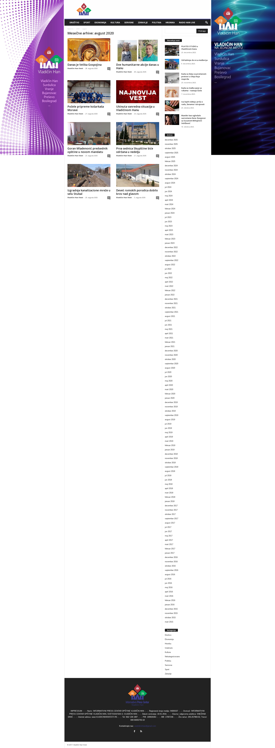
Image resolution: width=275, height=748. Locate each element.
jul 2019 (168, 424)
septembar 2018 (171, 467)
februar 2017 (170, 549)
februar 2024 (170, 209)
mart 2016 (169, 596)
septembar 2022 (171, 260)
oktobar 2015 (170, 617)
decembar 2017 (171, 506)
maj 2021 (168, 329)
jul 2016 (168, 579)
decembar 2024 (171, 166)
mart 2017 (169, 544)
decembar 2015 (171, 609)
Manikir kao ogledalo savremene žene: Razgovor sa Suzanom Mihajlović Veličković (193, 119)
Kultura (115, 22)
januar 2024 (169, 213)
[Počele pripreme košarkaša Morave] (88, 91)
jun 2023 (168, 221)
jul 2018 (168, 475)
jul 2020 (168, 372)
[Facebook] (134, 731)
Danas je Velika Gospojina (84, 65)
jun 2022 (168, 273)
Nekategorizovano (172, 656)
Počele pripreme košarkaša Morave (85, 108)
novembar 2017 (171, 510)
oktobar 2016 (170, 566)
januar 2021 (169, 346)
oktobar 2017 (170, 514)
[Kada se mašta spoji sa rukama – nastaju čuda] (172, 92)
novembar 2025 (171, 144)
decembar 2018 (171, 454)
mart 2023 (169, 234)
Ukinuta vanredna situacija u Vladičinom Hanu (135, 108)
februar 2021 (170, 342)
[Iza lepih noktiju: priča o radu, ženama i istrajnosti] (172, 105)
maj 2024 (168, 196)
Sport (87, 22)
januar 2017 (169, 553)
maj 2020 (168, 381)
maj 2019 (168, 432)
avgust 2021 (170, 316)
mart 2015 (169, 622)
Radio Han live (187, 22)
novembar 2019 (171, 407)
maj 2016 (168, 587)
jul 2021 (168, 320)
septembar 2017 (171, 518)
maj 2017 (168, 536)
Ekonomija (100, 22)
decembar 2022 (171, 247)
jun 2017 (168, 531)
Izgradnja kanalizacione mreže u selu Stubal (88, 192)
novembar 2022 (171, 252)
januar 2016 (169, 605)
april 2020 (169, 385)
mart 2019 (169, 441)
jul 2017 (168, 527)
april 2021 (169, 333)
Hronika (170, 22)
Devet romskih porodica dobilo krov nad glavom (137, 192)
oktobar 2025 (170, 148)
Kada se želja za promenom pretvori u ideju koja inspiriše (193, 76)
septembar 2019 (171, 415)
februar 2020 (170, 394)
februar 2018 (170, 497)
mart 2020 (169, 389)
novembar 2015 (171, 613)
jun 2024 (168, 191)
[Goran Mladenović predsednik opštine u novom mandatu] (88, 133)
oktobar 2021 (170, 308)
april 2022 (169, 282)
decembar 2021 (171, 299)
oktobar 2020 (170, 359)
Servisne (129, 22)
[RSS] (141, 731)
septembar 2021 (171, 312)
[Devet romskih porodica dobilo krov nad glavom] (137, 175)
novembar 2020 (171, 355)
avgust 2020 (170, 368)
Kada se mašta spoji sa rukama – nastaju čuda (191, 89)
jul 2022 (168, 269)
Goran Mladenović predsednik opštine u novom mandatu (87, 150)
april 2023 (169, 230)
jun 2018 (168, 480)
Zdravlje (143, 22)
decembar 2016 (171, 557)
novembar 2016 (171, 561)
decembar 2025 (171, 140)
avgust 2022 (170, 265)
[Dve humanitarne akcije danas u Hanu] (137, 49)
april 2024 (169, 200)
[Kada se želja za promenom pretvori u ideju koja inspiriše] (172, 78)
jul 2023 (168, 217)
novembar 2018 (171, 458)
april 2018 (169, 488)
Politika (156, 22)
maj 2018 (168, 484)
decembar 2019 (171, 402)
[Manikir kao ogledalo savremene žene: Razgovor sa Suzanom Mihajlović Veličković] (172, 119)
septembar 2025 (171, 153)
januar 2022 (169, 295)
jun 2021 (168, 325)
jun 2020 (168, 376)
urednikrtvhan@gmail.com (145, 726)
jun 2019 (168, 428)
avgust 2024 (170, 183)
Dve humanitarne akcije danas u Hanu (137, 66)
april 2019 (169, 437)
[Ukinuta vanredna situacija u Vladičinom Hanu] (137, 91)
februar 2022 (170, 290)
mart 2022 (169, 286)
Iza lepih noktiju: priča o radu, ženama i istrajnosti (193, 103)
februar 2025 (170, 161)
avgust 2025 (170, 157)
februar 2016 (170, 600)
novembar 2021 (171, 303)
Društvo (74, 22)
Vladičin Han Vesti (75, 68)
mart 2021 (169, 338)
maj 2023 (168, 226)
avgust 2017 (170, 523)
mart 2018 (169, 493)
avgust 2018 (170, 471)
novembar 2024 (171, 170)
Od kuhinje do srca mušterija (194, 60)
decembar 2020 (171, 351)
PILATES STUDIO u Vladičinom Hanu (189, 47)
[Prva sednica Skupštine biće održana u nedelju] (137, 133)
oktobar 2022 (170, 256)
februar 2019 (170, 445)
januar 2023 (169, 243)
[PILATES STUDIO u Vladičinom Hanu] (172, 50)
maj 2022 (168, 277)
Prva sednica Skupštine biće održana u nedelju (134, 150)
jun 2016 (168, 583)
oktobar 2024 (170, 174)
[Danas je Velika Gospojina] (88, 49)
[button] (206, 22)
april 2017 (169, 540)
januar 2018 (169, 501)
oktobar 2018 (170, 463)
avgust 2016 (170, 574)
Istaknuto (169, 648)
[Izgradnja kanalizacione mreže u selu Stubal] (88, 175)
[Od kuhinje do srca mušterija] (172, 64)
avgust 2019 (170, 419)
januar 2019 (169, 450)
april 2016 (169, 592)
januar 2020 (169, 398)
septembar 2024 (171, 178)
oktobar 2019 (170, 411)
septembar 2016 (171, 570)
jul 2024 (168, 187)
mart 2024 (169, 204)
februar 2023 (170, 239)
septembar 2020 (171, 364)
